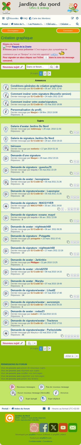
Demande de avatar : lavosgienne (30, 179)
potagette (35, 238)
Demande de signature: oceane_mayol (33, 214)
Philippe (35, 262)
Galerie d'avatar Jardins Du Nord (30, 126)
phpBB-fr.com (45, 438)
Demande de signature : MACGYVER (32, 203)
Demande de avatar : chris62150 (29, 269)
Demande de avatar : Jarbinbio (28, 259)
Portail (5, 24)
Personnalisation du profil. (26, 109)
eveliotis (35, 149)
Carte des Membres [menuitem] (41, 18)
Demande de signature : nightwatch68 (33, 247)
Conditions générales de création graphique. (37, 85)
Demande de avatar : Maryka (27, 281)
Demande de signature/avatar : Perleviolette (36, 329)
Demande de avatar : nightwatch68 (31, 226)
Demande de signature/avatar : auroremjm (35, 302)
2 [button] (45, 73)
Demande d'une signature (25, 155)
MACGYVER (37, 205)
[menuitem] (24, 18)
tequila (34, 170)
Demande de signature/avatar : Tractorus (34, 320)
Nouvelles (14, 18)
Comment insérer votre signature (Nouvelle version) (41, 93)
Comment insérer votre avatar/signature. (34, 101)
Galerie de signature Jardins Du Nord (32, 138)
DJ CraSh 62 (37, 88)
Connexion (68, 31)
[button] (49, 73)
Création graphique (17, 38)
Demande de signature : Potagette (30, 236)
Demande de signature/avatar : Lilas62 (33, 290)
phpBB (32, 434)
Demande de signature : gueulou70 (31, 167)
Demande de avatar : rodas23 (27, 311)
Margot (34, 112)
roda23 (34, 314)
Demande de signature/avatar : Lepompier (35, 191)
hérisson (16, 146)
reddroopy (36, 129)
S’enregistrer (13, 31)
